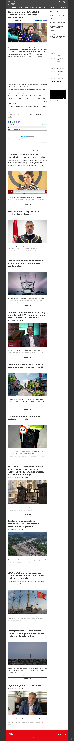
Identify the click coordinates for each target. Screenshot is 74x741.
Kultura (36, 7)
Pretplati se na (11, 142)
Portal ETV (18, 20)
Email (22, 138)
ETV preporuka (51, 7)
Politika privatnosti (35, 737)
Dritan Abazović (12, 114)
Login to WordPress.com (30, 136)
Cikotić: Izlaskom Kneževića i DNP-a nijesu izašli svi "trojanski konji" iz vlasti (57, 17)
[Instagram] (65, 7)
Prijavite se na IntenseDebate (24, 136)
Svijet (40, 7)
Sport (33, 7)
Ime (8, 138)
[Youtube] (63, 7)
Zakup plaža (38, 114)
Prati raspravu (46, 124)
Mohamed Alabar (21, 114)
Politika (9, 7)
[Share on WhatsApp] (40, 20)
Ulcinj (10, 116)
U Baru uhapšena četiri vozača (56, 32)
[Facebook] (59, 7)
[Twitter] (61, 7)
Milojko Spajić (30, 114)
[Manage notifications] (72, 739)
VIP (25, 7)
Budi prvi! (19, 127)
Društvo (18, 7)
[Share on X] (38, 20)
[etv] (11, 3)
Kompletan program (56, 81)
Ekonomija (14, 7)
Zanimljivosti (44, 7)
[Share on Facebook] (36, 20)
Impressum (28, 737)
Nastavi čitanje (27, 204)
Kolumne (29, 7)
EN (55, 7)
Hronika (22, 7)
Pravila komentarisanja (44, 737)
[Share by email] (42, 20)
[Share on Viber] (44, 20)
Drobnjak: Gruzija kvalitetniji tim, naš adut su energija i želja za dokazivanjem (57, 37)
